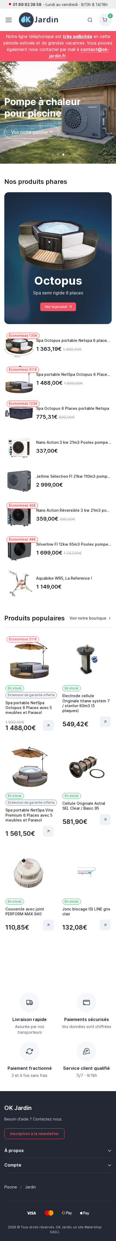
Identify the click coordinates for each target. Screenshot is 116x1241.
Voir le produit (56, 307)
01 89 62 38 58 (27, 4)
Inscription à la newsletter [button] (34, 1133)
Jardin (30, 1187)
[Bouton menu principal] (8, 20)
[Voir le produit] (48, 725)
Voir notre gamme (29, 132)
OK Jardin (18, 1107)
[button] (53, 154)
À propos (14, 1150)
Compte (12, 1165)
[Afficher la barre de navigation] (90, 19)
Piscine (10, 1187)
